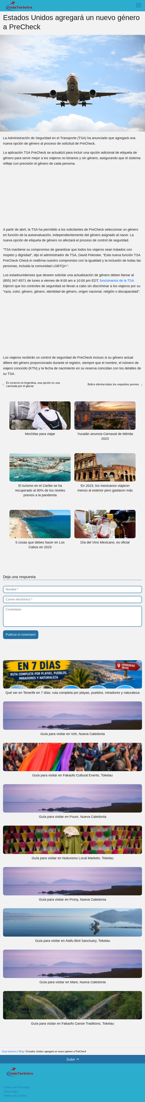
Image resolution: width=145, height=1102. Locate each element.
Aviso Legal (11, 1091)
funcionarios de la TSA (117, 280)
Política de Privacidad (16, 1087)
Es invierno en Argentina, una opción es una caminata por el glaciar (33, 384)
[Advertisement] (72, 196)
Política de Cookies (15, 1095)
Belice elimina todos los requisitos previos (113, 384)
